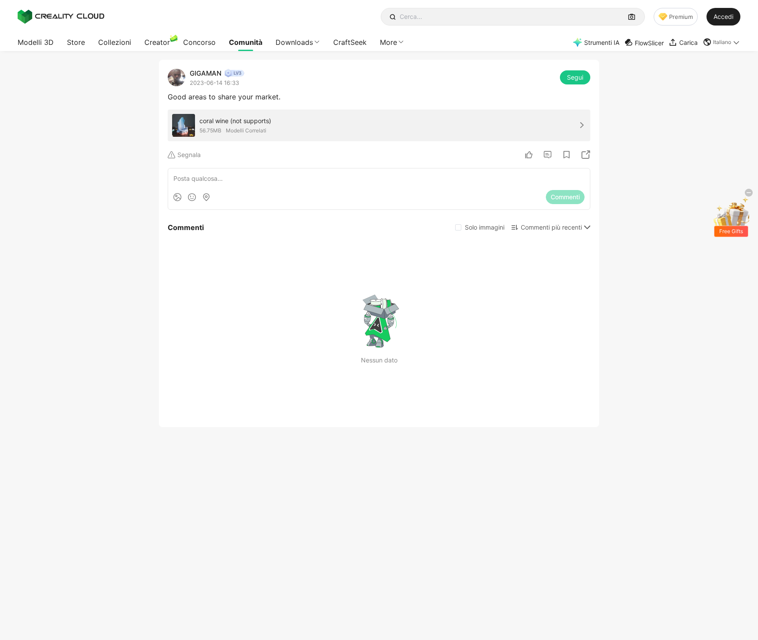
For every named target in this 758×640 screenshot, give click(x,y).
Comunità (245, 42)
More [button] (388, 42)
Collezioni (114, 42)
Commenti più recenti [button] (551, 227)
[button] (721, 42)
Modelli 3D (36, 42)
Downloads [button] (294, 42)
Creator (157, 42)
